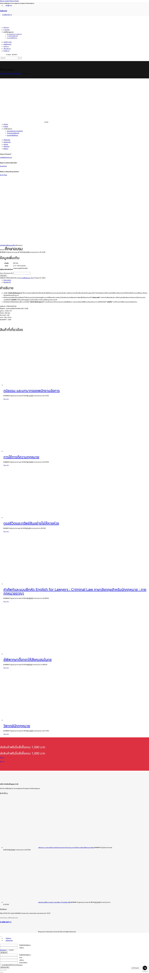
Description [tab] (7, 280)
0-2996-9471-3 (5, 922)
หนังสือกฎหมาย (9, 74)
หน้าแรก (2, 74)
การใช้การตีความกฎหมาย (21, 457)
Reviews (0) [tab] (7, 282)
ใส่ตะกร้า (3, 276)
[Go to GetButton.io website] (145, 971)
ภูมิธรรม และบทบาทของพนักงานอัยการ (31, 391)
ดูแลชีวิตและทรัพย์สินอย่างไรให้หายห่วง (31, 523)
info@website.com (6, 158)
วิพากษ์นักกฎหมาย (16, 726)
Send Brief (3, 166)
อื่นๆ (14, 245)
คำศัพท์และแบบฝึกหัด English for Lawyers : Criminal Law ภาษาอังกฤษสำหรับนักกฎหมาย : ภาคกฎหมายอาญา (74, 591)
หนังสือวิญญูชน (17, 74)
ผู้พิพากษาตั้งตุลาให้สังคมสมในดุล (27, 659)
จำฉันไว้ (11, 950)
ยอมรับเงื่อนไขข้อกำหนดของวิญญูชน (12, 965)
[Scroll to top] (1, 936)
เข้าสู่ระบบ (8, 938)
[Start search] (20, 58)
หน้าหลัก (2, 245)
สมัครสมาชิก (9, 941)
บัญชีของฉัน (3, 11)
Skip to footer (14, 1)
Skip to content (5, 1)
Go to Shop (3, 175)
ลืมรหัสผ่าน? (3, 950)
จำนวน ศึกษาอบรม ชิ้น (6, 273)
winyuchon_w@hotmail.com (9, 918)
